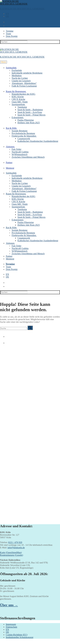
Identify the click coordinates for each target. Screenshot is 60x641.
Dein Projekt (11, 36)
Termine (9, 31)
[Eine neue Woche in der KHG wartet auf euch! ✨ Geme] (30, 383)
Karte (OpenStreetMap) (11, 552)
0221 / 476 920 (15, 542)
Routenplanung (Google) (11, 555)
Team (8, 33)
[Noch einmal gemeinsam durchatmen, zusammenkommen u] (30, 430)
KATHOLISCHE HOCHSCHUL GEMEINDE (22, 9)
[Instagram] (6, 341)
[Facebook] (6, 335)
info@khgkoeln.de (16, 547)
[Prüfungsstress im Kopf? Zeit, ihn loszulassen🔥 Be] (30, 451)
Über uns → (9, 605)
